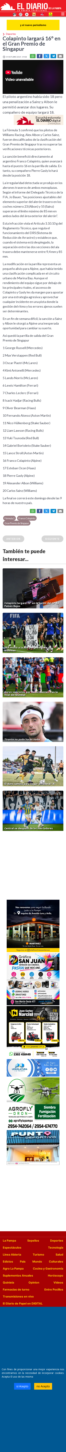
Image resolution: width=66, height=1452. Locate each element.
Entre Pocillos (53, 1289)
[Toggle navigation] (63, 13)
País (23, 1261)
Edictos (8, 1261)
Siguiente (52, 538)
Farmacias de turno (16, 1289)
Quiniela (8, 1282)
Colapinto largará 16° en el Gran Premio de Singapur (32, 43)
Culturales (56, 1261)
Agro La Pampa (13, 1268)
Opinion (34, 1282)
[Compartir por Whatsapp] (33, 56)
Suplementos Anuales (18, 1275)
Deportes (56, 1240)
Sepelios (33, 1240)
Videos (58, 1282)
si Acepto (22, 1386)
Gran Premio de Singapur (17, 523)
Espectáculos (12, 1247)
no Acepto (43, 1386)
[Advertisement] (33, 866)
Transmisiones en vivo (18, 1296)
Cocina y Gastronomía (48, 1268)
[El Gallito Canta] (14, 14)
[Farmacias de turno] (27, 14)
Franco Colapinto (26, 518)
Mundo (37, 1261)
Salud (59, 1254)
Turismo (38, 1254)
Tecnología (55, 1247)
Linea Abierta (12, 1254)
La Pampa (9, 1240)
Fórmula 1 (9, 518)
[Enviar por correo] (60, 56)
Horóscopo (55, 1275)
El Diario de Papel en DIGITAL (23, 1303)
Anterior (13, 538)
